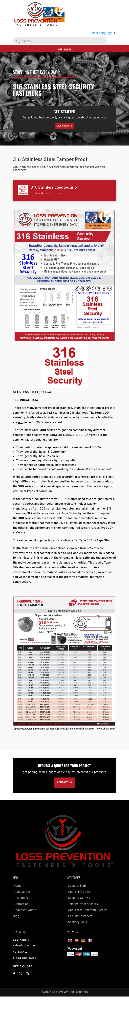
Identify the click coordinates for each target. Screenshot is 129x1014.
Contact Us (20, 904)
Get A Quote (64, 125)
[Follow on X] (20, 973)
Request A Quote (24, 910)
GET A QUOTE (22, 967)
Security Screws (78, 898)
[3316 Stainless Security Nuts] (64, 730)
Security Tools (77, 922)
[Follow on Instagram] (27, 973)
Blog (16, 916)
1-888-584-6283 (24, 958)
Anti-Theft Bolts (78, 892)
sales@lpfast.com (25, 946)
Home (17, 886)
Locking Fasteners (79, 916)
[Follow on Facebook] (14, 973)
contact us (64, 782)
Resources (20, 898)
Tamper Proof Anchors (82, 904)
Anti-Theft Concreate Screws (87, 910)
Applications (21, 892)
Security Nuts (77, 886)
